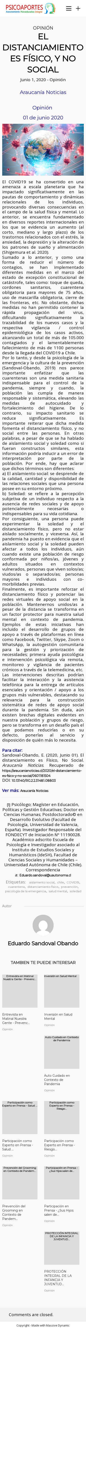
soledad (75, 891)
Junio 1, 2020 (33, 80)
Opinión (43, 28)
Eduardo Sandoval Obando (43, 943)
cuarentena (16, 887)
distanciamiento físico (42, 887)
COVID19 (73, 882)
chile (60, 882)
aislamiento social (41, 882)
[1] (8, 805)
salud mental (58, 891)
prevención (69, 887)
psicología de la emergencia (25, 891)
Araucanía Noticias (34, 791)
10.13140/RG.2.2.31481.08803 (34, 781)
